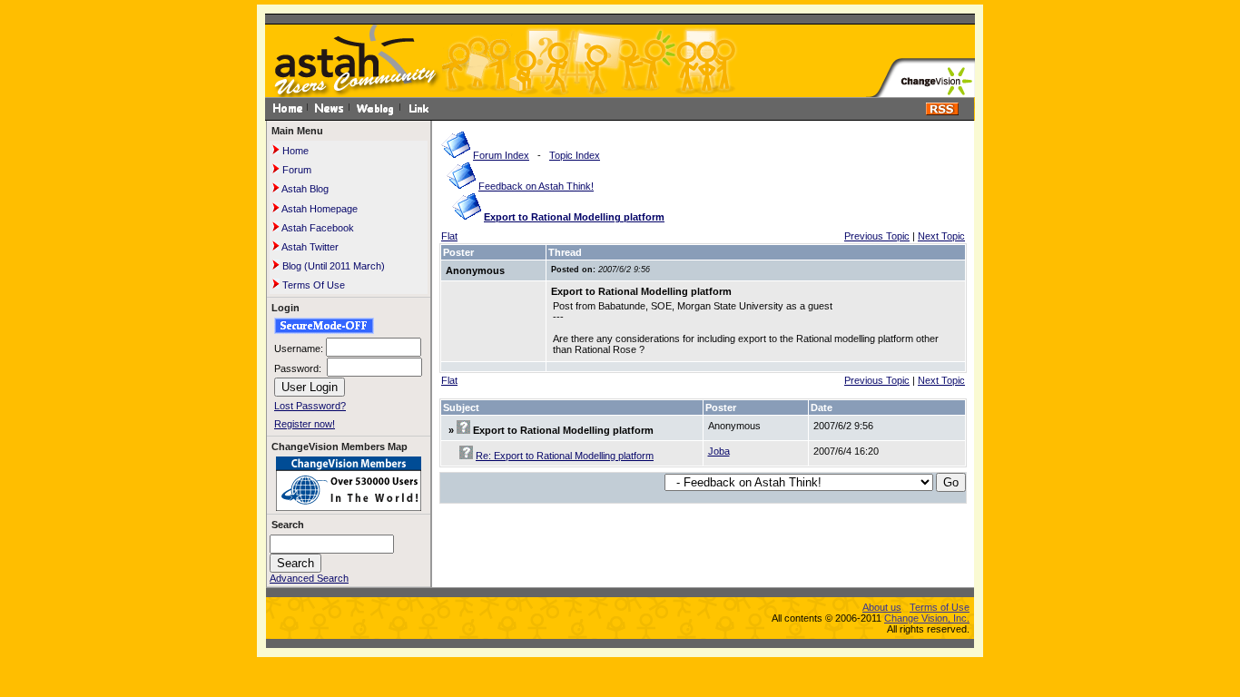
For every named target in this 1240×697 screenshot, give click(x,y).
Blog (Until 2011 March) (332, 265)
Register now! (304, 423)
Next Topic (941, 236)
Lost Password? (310, 405)
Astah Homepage (319, 208)
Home (294, 150)
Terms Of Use (312, 285)
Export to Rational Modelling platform (574, 216)
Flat (449, 236)
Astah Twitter (309, 246)
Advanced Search (309, 578)
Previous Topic (877, 236)
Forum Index (501, 155)
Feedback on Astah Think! (536, 186)
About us (881, 607)
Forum (295, 169)
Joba (719, 451)
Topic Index (574, 155)
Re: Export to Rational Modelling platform (565, 455)
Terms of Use (939, 607)
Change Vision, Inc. (926, 618)
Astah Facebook (317, 227)
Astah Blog (304, 188)
